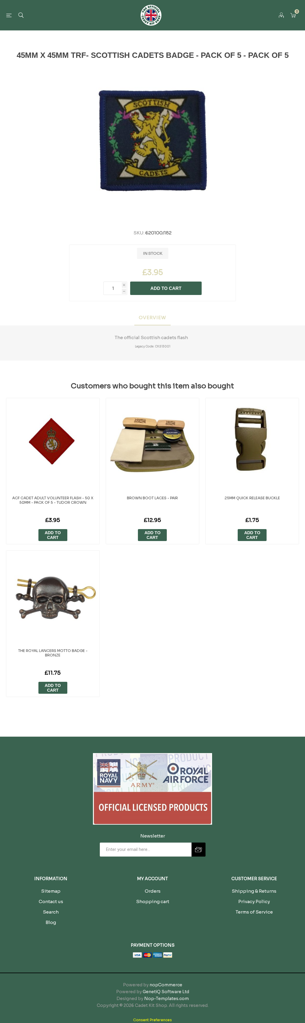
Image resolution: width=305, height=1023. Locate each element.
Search (51, 912)
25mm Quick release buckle (252, 498)
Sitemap (50, 891)
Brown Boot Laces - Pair (152, 498)
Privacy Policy (254, 901)
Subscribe (199, 850)
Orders (153, 891)
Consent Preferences (152, 1020)
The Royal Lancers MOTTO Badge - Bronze (53, 652)
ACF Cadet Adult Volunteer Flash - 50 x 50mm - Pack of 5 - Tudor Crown (52, 500)
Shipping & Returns (254, 891)
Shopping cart (152, 901)
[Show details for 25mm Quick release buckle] (252, 445)
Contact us (51, 901)
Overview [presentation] (152, 317)
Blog (51, 922)
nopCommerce (166, 985)
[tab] (152, 317)
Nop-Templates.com (166, 998)
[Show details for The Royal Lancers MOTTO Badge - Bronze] (52, 597)
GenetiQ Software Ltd (166, 991)
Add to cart (165, 288)
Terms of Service (254, 912)
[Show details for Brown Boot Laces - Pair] (152, 445)
